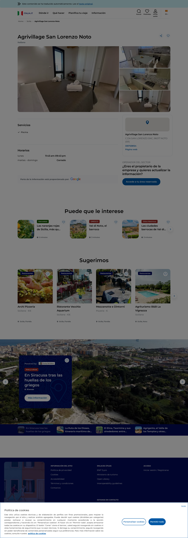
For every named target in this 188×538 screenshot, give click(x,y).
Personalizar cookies (133, 522)
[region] (94, 520)
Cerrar (183, 506)
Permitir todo (157, 522)
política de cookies (37, 533)
